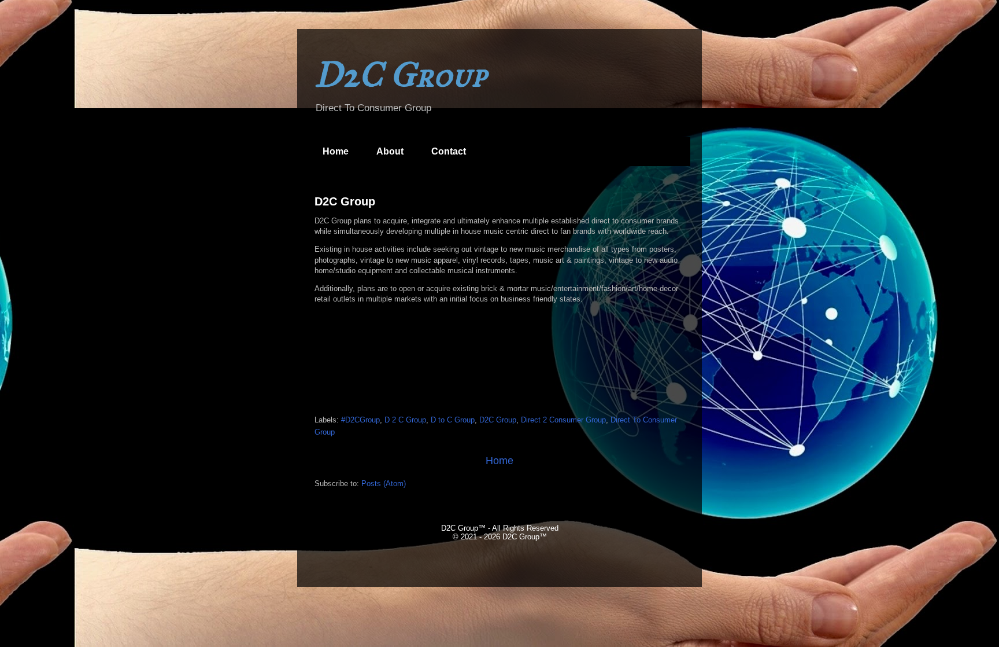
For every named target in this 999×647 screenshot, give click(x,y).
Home (336, 151)
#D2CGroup (360, 420)
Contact (448, 151)
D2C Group (344, 201)
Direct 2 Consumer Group (563, 420)
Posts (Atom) (383, 483)
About (390, 151)
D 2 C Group (405, 420)
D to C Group (453, 420)
